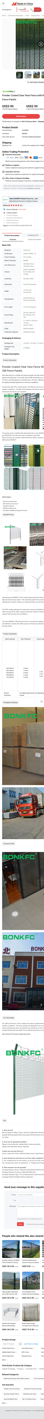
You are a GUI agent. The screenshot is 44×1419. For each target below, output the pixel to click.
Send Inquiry (21, 116)
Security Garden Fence (11, 1394)
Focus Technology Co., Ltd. (27, 1410)
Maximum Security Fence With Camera (16, 1378)
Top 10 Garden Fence (29, 1399)
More (4, 1403)
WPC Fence (25, 1352)
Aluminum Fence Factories (33, 1389)
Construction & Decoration (15, 15)
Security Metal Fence (11, 1399)
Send (20, 1224)
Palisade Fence (27, 1356)
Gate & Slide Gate (8, 1356)
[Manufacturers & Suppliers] (22, 4)
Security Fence (35, 15)
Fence (27, 15)
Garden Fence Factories (12, 1389)
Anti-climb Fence (27, 1348)
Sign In (5, 225)
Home (4, 15)
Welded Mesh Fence (8, 1352)
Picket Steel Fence (8, 1348)
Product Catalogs (32, 1344)
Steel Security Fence (29, 1394)
